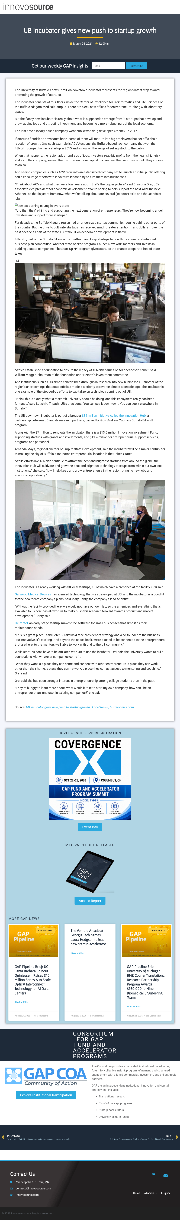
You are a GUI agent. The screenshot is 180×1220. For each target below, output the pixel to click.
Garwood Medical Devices (33, 594)
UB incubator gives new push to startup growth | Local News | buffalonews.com (80, 707)
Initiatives (149, 1193)
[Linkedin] (153, 1175)
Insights (165, 1193)
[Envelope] (165, 1175)
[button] (121, 7)
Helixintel (21, 623)
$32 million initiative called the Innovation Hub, (114, 415)
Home (136, 1193)
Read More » (21, 1002)
